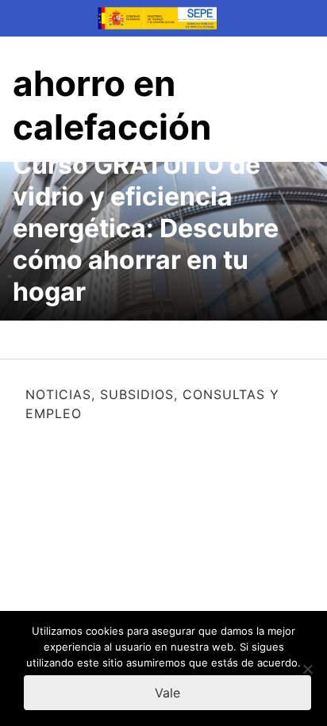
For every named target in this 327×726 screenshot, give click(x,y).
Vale (167, 693)
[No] (307, 669)
